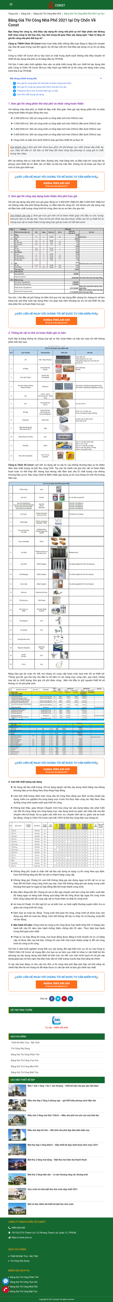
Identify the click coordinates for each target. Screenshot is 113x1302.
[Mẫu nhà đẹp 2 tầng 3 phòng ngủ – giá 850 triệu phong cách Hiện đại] (17, 1105)
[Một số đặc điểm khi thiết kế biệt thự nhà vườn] (17, 1209)
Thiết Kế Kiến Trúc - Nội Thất (25, 1042)
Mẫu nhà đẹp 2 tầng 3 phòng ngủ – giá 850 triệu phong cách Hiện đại (62, 1100)
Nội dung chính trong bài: (23, 78)
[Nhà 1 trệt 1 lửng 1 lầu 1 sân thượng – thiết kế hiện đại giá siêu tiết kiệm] (17, 1090)
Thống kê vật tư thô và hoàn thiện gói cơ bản (37, 91)
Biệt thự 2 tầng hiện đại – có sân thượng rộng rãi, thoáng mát (58, 1174)
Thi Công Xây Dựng (20, 1048)
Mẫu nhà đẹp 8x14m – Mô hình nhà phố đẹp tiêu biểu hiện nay (58, 1130)
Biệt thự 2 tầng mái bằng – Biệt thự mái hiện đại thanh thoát (57, 1159)
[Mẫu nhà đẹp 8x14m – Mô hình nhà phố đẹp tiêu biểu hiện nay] (17, 1135)
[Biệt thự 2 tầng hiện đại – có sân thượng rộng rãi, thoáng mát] (17, 1179)
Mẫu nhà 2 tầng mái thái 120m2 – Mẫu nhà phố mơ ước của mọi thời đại (63, 1115)
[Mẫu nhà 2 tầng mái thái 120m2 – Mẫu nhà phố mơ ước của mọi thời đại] (17, 1120)
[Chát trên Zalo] (5, 1282)
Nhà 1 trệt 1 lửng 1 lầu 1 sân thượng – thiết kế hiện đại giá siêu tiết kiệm (63, 1086)
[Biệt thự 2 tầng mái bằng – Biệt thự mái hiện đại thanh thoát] (17, 1164)
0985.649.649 (18, 1227)
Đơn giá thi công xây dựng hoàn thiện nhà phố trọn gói (42, 87)
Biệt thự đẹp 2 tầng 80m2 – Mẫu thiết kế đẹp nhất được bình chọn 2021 (63, 1145)
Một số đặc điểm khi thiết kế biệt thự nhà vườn (50, 1204)
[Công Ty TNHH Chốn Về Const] (56, 5)
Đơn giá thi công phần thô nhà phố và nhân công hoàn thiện (44, 83)
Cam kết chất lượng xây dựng (30, 94)
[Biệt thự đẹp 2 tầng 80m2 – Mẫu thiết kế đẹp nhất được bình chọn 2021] (17, 1150)
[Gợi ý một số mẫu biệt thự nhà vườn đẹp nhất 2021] (17, 1194)
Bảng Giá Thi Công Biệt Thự (24, 1072)
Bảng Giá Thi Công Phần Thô (25, 1054)
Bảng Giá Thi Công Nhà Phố (24, 1066)
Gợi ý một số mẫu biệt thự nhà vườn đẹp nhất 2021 (53, 1189)
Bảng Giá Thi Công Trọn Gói (24, 1060)
